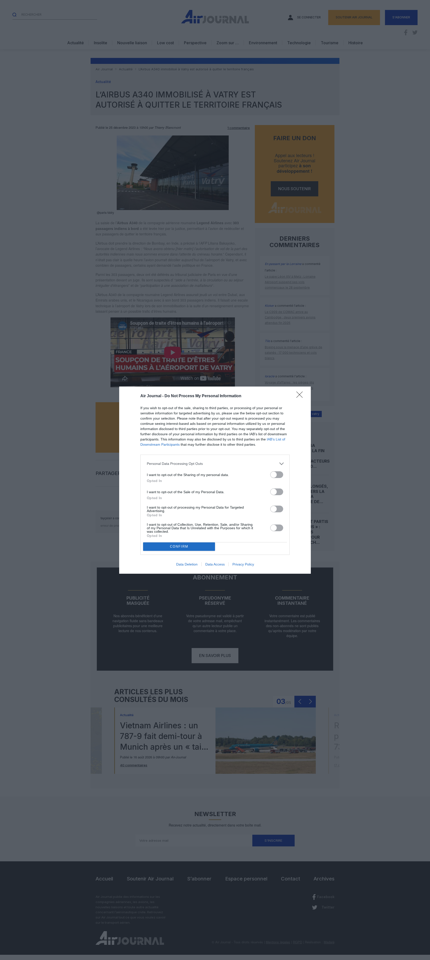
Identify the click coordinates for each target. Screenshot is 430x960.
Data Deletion (187, 564)
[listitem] (215, 463)
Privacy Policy (243, 564)
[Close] (301, 396)
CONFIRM (179, 546)
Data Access (215, 564)
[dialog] (215, 480)
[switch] (276, 474)
